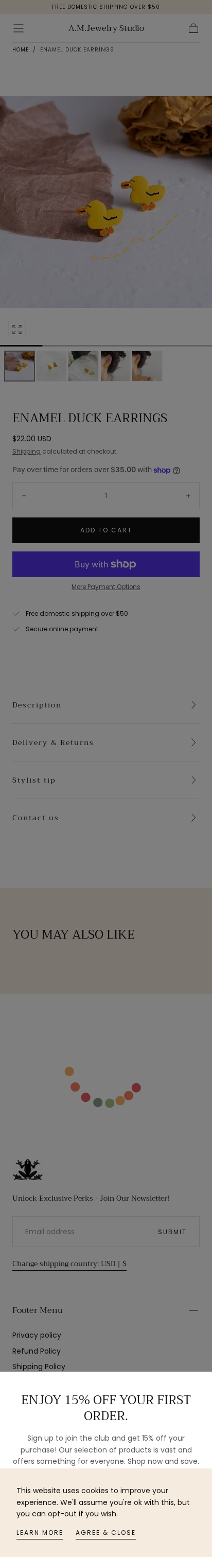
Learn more (39, 1532)
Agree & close (106, 1532)
